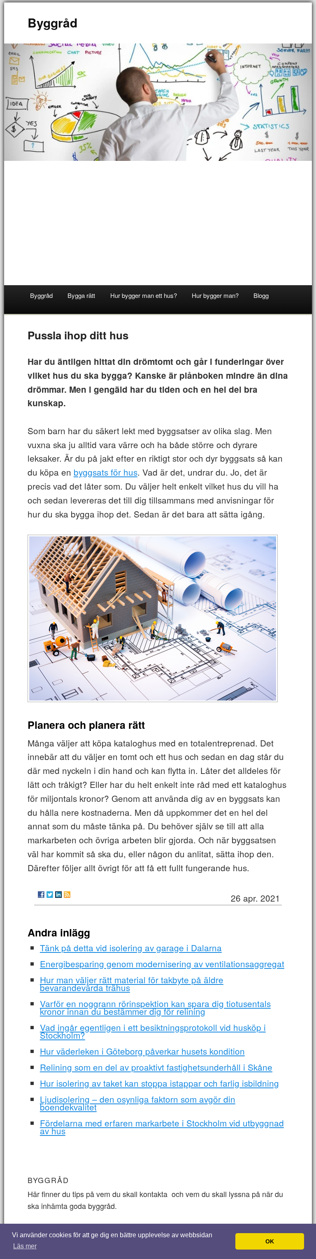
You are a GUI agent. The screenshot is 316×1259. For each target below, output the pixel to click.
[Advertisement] (158, 223)
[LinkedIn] (58, 894)
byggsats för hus (105, 472)
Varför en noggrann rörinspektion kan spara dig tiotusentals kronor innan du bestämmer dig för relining (155, 1007)
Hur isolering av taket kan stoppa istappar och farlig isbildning (159, 1083)
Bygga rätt (81, 295)
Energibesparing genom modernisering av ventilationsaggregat (162, 963)
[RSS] (67, 894)
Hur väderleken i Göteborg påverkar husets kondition (142, 1051)
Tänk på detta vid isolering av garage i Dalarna (131, 947)
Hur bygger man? (215, 295)
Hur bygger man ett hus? (143, 295)
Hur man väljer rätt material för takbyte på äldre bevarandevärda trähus (131, 983)
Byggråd (52, 22)
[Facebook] (41, 894)
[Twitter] (49, 894)
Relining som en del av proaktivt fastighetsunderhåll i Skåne (156, 1067)
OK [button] (269, 1241)
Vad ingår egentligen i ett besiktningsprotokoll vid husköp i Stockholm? (153, 1031)
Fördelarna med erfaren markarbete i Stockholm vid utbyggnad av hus (162, 1127)
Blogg (261, 295)
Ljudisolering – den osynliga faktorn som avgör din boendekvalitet (137, 1103)
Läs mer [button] (25, 1246)
